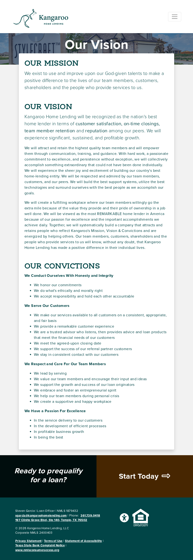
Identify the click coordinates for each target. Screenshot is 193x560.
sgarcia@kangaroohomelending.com (41, 515)
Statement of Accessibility (83, 541)
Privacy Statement (28, 541)
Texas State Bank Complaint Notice (40, 545)
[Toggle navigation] (174, 16)
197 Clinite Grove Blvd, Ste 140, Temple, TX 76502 (51, 520)
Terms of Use (53, 541)
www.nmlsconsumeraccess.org (37, 550)
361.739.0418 (90, 515)
